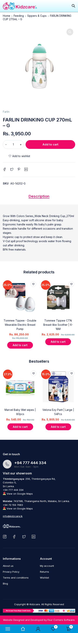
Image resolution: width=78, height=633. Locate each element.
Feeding (19, 15)
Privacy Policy (11, 571)
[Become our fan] (15, 537)
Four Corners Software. (61, 619)
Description (39, 196)
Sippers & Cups (37, 15)
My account (47, 565)
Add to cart (50, 144)
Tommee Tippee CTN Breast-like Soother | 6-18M (58, 324)
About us (8, 565)
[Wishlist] (19, 156)
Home (6, 15)
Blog (5, 583)
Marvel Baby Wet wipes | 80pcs (20, 412)
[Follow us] (24, 537)
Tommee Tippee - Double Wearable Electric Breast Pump (20, 324)
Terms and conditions (16, 577)
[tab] (39, 197)
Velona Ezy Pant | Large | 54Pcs (58, 412)
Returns (44, 571)
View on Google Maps (19, 493)
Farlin (6, 111)
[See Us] (5, 537)
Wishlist (44, 577)
